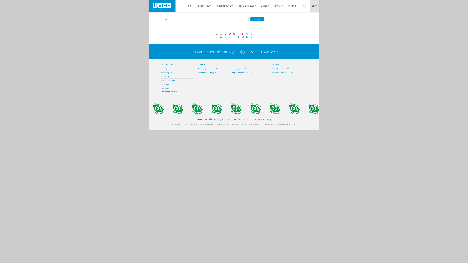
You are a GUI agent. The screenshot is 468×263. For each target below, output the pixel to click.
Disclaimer (193, 124)
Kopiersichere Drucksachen (242, 73)
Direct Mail (203, 6)
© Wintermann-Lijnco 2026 (286, 124)
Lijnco (264, 6)
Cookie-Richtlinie (269, 124)
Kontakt (292, 6)
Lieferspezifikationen (169, 92)
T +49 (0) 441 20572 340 (280, 69)
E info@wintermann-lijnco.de (282, 73)
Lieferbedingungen (223, 124)
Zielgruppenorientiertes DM (242, 69)
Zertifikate (165, 76)
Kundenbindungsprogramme (208, 73)
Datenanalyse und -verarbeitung (209, 69)
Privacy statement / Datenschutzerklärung (246, 124)
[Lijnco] (162, 6)
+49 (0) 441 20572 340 (263, 52)
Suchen (184, 124)
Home (190, 6)
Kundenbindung (223, 6)
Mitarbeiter (165, 88)
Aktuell (277, 6)
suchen (257, 19)
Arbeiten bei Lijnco (168, 80)
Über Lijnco (165, 69)
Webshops (165, 84)
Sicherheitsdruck (246, 6)
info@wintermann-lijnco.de (208, 52)
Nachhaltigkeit (166, 73)
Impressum (176, 124)
